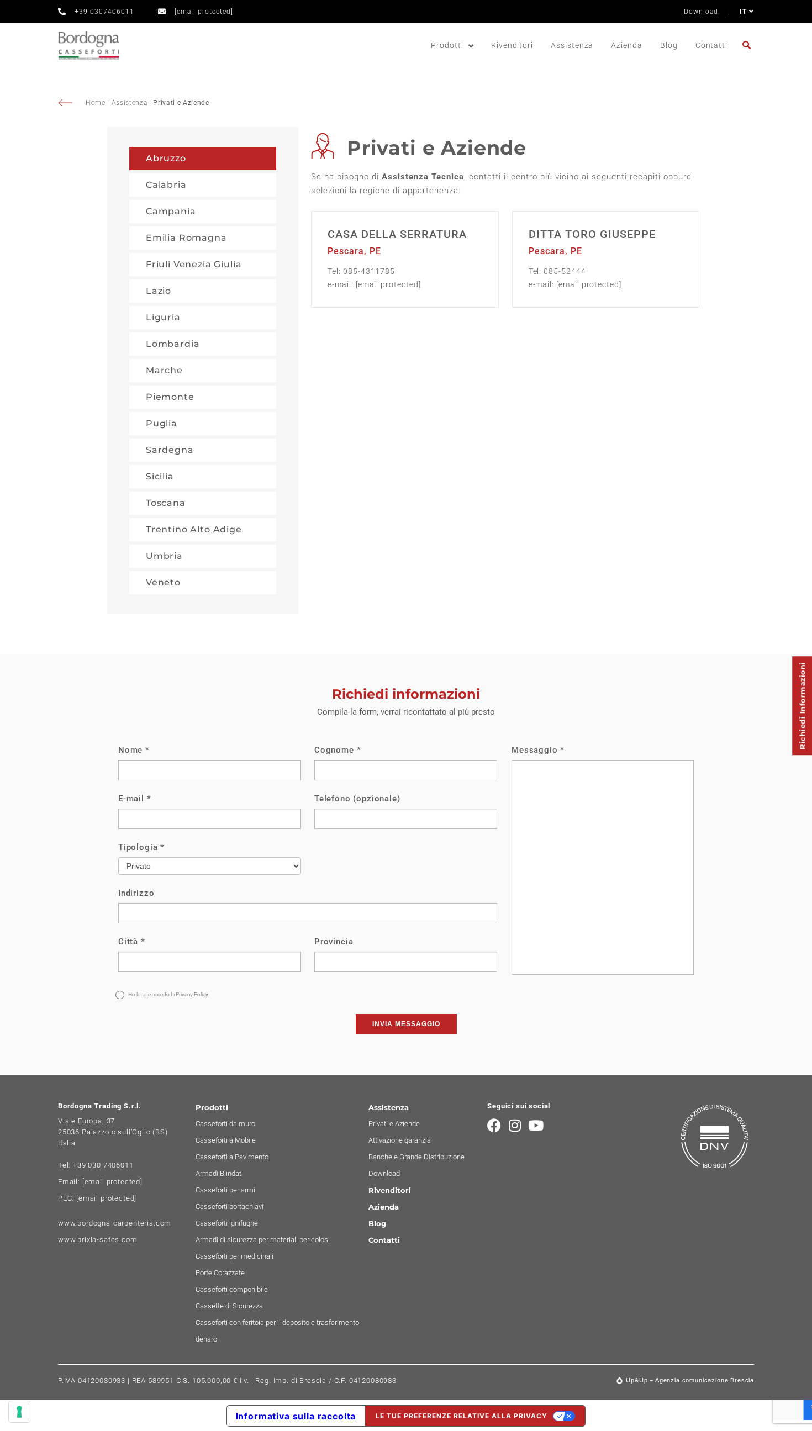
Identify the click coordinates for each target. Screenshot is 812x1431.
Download (701, 11)
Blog (669, 45)
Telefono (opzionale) (357, 799)
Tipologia (141, 847)
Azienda (626, 45)
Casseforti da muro (225, 1124)
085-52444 (565, 271)
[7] (19, 1411)
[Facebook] (494, 1125)
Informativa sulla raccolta (296, 1416)
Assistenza (572, 45)
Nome (134, 750)
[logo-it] (88, 45)
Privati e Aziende (394, 1124)
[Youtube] (536, 1125)
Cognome (337, 750)
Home (96, 103)
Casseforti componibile (232, 1289)
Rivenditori (512, 45)
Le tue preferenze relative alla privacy (461, 1416)
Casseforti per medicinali (234, 1256)
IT (744, 11)
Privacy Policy (192, 994)
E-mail (134, 799)
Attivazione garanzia (399, 1140)
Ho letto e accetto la (167, 994)
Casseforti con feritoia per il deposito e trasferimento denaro (277, 1330)
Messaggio (538, 750)
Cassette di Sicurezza (229, 1306)
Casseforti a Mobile (226, 1140)
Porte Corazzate (220, 1273)
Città (131, 942)
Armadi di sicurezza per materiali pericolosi (263, 1239)
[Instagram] (515, 1125)
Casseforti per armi (225, 1190)
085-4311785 (369, 271)
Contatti (711, 45)
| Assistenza (128, 103)
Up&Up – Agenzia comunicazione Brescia (690, 1380)
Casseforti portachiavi (229, 1206)
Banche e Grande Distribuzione (416, 1157)
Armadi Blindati (219, 1173)
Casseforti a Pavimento (232, 1157)
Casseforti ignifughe (227, 1223)
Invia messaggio (406, 1024)
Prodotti (447, 45)
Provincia (333, 942)
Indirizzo (136, 893)
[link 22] (748, 45)
